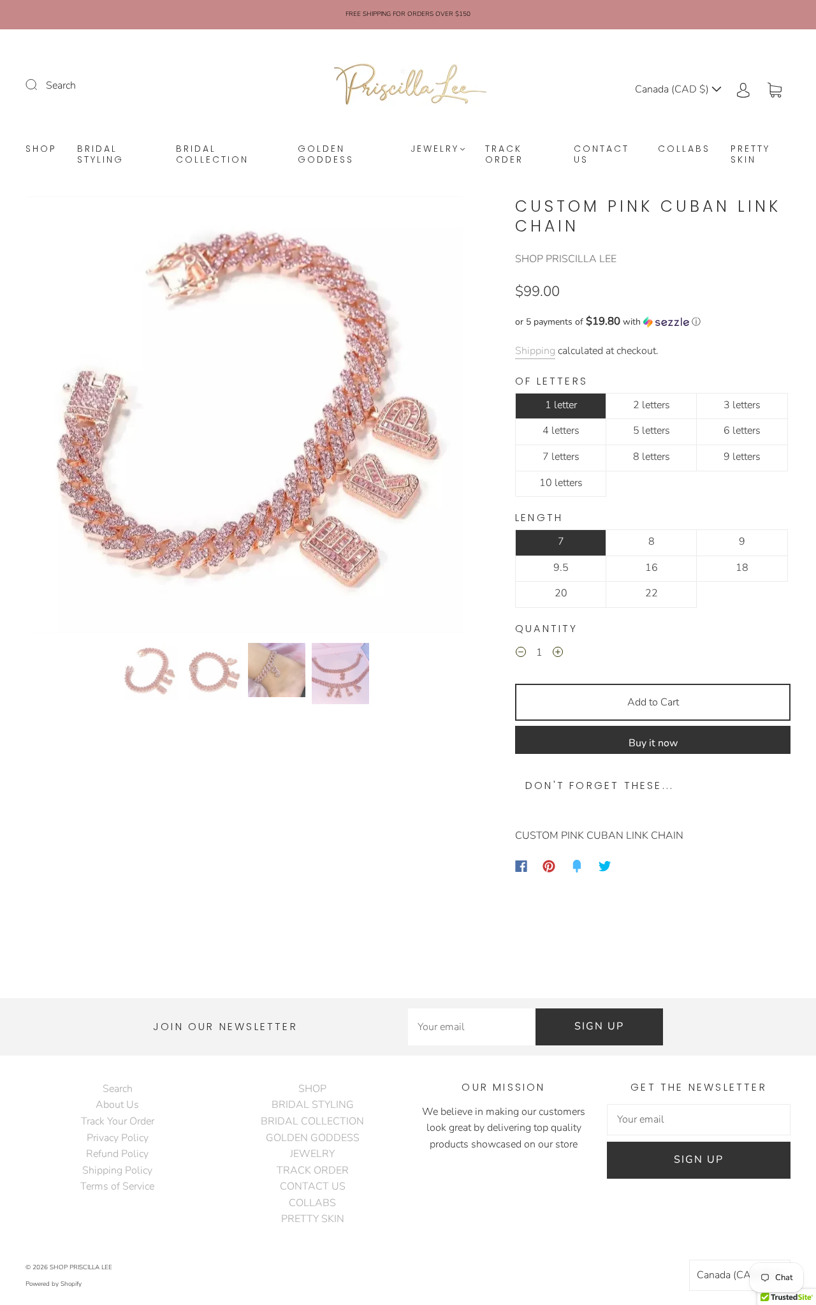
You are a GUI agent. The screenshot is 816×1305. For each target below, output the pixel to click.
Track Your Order (117, 1121)
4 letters (561, 431)
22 (651, 593)
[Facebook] (521, 866)
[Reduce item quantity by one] (521, 654)
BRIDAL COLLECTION (212, 155)
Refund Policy (117, 1154)
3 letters (742, 405)
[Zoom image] (244, 417)
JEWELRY (435, 149)
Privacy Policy (118, 1138)
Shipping (535, 351)
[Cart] (774, 89)
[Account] (743, 89)
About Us (117, 1105)
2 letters (651, 405)
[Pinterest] (549, 866)
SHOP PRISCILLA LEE (565, 259)
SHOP (41, 149)
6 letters (742, 431)
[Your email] (472, 1026)
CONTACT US (601, 155)
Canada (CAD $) (673, 89)
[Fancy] (577, 866)
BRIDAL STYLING (100, 155)
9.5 (561, 568)
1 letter (561, 405)
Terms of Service (117, 1186)
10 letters (561, 483)
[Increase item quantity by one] (558, 654)
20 (561, 593)
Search (61, 85)
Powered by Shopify (54, 1283)
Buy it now (653, 743)
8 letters (651, 457)
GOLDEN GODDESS (326, 155)
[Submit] (40, 84)
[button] (70, 417)
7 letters (561, 457)
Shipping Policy (117, 1170)
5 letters (651, 431)
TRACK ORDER (504, 155)
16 (651, 568)
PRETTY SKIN (750, 155)
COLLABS (684, 149)
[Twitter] (605, 866)
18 (742, 568)
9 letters (742, 457)
